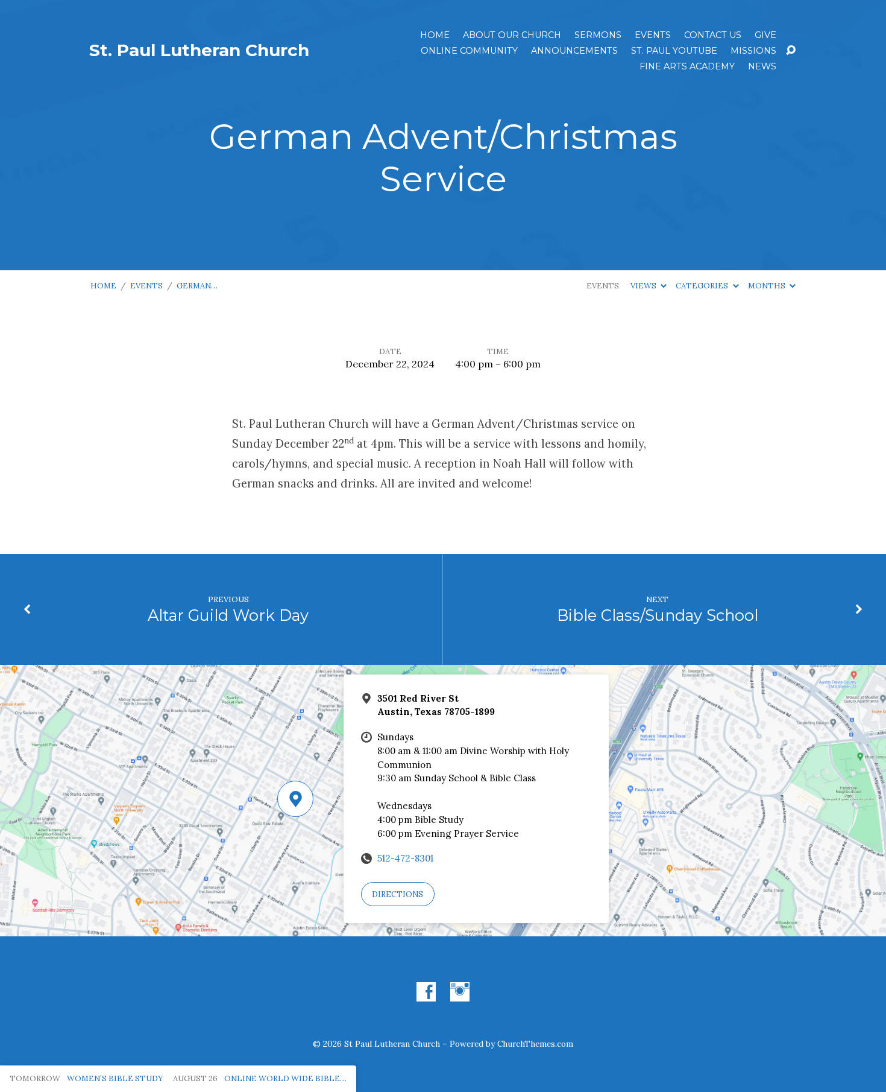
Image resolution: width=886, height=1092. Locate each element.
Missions (753, 50)
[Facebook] (426, 992)
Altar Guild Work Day (228, 615)
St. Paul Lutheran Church (199, 50)
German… (197, 286)
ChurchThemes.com (535, 1043)
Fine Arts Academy (687, 66)
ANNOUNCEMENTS (574, 50)
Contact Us (712, 35)
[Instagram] (460, 992)
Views (644, 286)
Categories (703, 286)
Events (653, 35)
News (762, 66)
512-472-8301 (405, 858)
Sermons (597, 35)
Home (435, 35)
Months (767, 286)
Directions (397, 894)
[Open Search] (791, 51)
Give (765, 35)
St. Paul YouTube (674, 50)
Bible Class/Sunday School (657, 615)
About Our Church (512, 35)
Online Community (469, 50)
